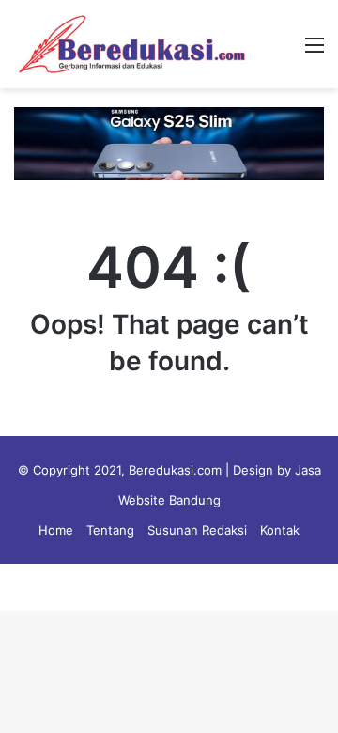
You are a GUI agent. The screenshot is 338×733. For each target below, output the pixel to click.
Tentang (110, 530)
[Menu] (314, 51)
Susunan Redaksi (197, 530)
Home (55, 530)
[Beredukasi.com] (131, 44)
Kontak (280, 530)
